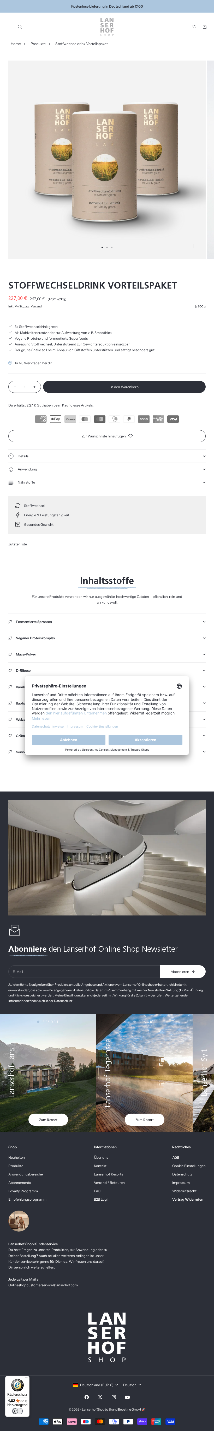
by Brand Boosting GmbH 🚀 (125, 1409)
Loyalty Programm (23, 1191)
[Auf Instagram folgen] (113, 1397)
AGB (175, 1157)
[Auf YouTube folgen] (127, 1397)
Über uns (101, 1157)
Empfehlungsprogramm (27, 1199)
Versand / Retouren (109, 1182)
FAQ (97, 1191)
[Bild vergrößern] (193, 246)
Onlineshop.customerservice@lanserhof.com (43, 1285)
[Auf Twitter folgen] (100, 1397)
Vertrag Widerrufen (187, 1199)
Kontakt (100, 1166)
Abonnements (19, 1182)
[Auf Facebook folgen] (86, 1397)
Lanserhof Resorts (108, 1174)
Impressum (181, 1182)
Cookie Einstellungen (189, 1166)
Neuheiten (16, 1157)
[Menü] (26, 1379)
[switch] (17, 1411)
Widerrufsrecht (184, 1191)
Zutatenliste (17, 544)
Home (16, 43)
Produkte (38, 43)
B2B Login (102, 1199)
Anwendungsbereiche (25, 1174)
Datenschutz (182, 1174)
